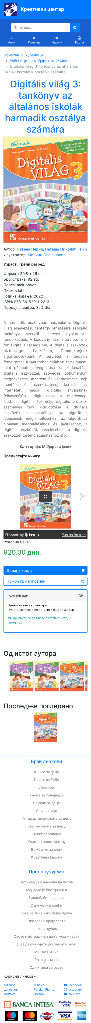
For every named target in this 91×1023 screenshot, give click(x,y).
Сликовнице (46, 810)
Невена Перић (30, 249)
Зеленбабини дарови (46, 897)
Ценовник (11, 989)
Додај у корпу (19, 570)
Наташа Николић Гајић (66, 249)
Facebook (74, 985)
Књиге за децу (46, 772)
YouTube (73, 994)
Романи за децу (46, 803)
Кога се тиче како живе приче (46, 913)
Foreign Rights (44, 989)
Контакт (9, 994)
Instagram (74, 989)
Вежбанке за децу (46, 849)
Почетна (11, 55)
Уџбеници (34, 55)
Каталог (9, 985)
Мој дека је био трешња (46, 890)
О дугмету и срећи (46, 905)
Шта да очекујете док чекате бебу (46, 944)
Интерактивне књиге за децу (46, 818)
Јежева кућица (46, 928)
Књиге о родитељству (47, 841)
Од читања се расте (46, 967)
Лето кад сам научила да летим (46, 882)
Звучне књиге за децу (46, 826)
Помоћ (39, 994)
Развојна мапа (47, 959)
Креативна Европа (46, 857)
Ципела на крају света (46, 921)
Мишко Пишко (46, 952)
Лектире (46, 787)
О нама (39, 985)
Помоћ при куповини (26, 581)
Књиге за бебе (46, 779)
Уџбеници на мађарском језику (38, 60)
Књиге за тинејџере (46, 795)
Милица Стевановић (47, 254)
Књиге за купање (46, 834)
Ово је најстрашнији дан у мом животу (46, 936)
